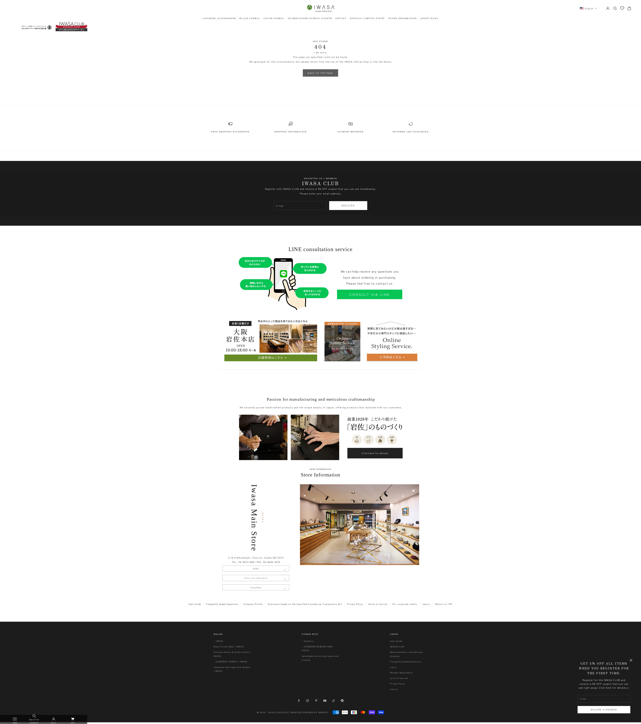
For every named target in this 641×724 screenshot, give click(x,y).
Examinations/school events (310, 18)
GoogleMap (256, 587)
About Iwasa (429, 18)
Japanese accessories (219, 18)
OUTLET (340, 18)
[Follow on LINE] (342, 700)
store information (402, 18)
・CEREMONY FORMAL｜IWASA (230, 661)
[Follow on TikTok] (333, 700)
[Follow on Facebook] (298, 700)
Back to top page (320, 73)
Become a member (604, 709)
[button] (588, 8)
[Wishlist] (622, 8)
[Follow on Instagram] (307, 700)
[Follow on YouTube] (325, 700)
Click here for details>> (614, 687)
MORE (256, 568)
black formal (249, 18)
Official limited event (367, 18)
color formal (273, 18)
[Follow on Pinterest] (316, 700)
